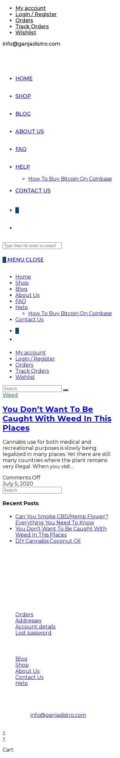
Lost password (33, 633)
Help (21, 307)
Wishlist (25, 33)
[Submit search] (65, 390)
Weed (10, 395)
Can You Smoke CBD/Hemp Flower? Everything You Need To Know (61, 519)
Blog (21, 289)
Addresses (28, 621)
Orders (24, 20)
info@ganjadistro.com (58, 715)
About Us (27, 295)
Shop (22, 283)
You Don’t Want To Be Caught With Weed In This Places (57, 419)
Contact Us (29, 320)
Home (23, 277)
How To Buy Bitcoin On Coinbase (70, 313)
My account (30, 8)
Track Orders (32, 26)
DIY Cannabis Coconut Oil (48, 541)
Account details (35, 627)
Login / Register (36, 14)
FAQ (20, 301)
